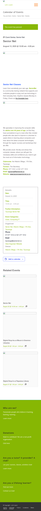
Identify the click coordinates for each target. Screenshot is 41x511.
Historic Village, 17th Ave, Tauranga (17, 250)
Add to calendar (14, 259)
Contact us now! (9, 491)
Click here (6, 443)
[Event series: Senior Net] (26, 306)
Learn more (7, 418)
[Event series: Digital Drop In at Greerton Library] (25, 346)
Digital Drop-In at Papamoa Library (16, 381)
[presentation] (19, 287)
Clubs (7, 219)
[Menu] (35, 5)
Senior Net (7, 303)
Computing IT (15, 219)
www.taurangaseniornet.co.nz (20, 174)
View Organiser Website (13, 244)
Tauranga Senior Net (12, 212)
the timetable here (22, 98)
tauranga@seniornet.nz (16, 171)
